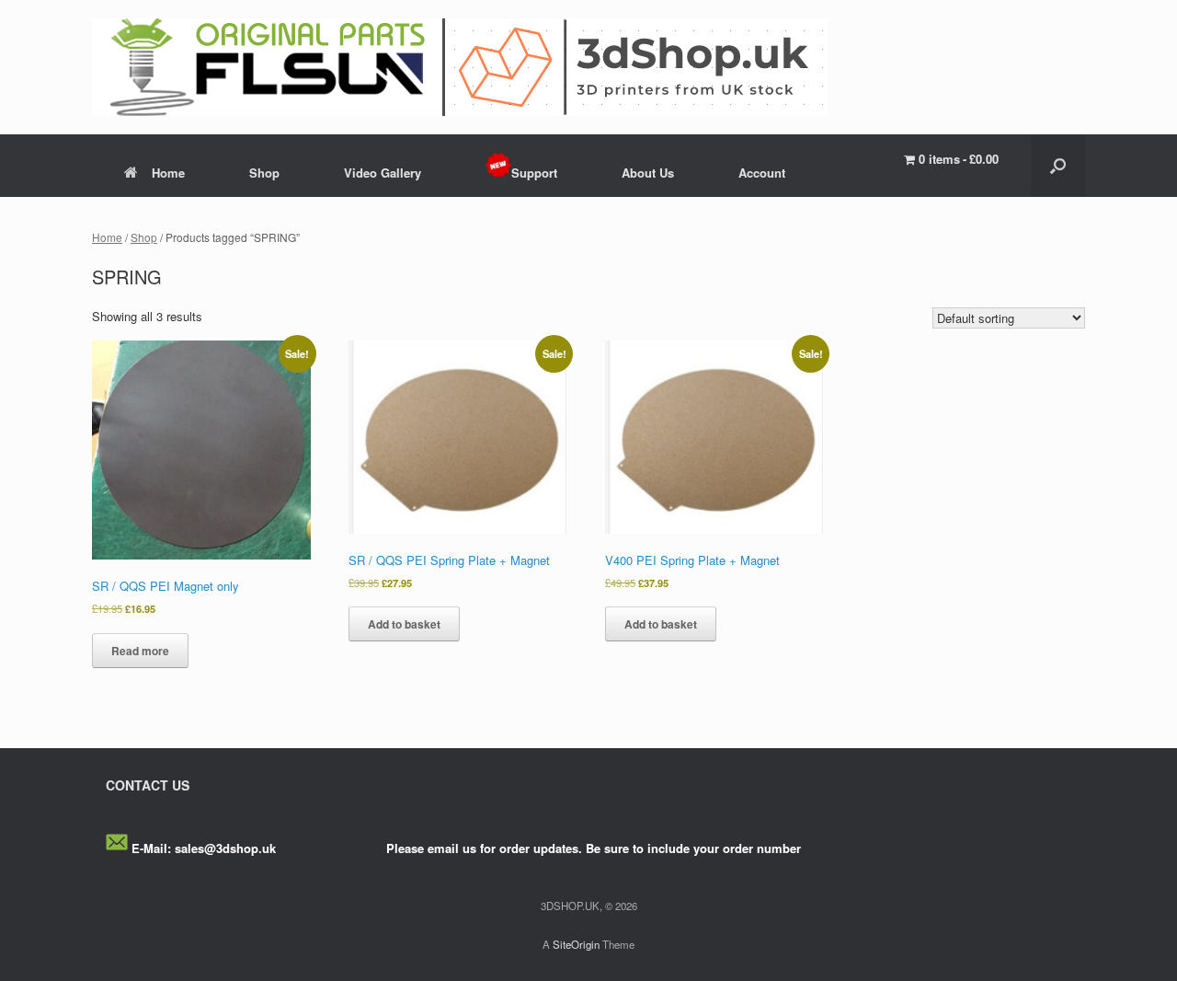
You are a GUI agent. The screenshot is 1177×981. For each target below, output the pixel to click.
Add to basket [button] (404, 624)
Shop (264, 172)
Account (761, 172)
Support (534, 172)
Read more (140, 650)
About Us (648, 172)
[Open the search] (1058, 165)
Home (168, 172)
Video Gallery (382, 172)
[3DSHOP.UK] (460, 67)
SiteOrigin (576, 944)
